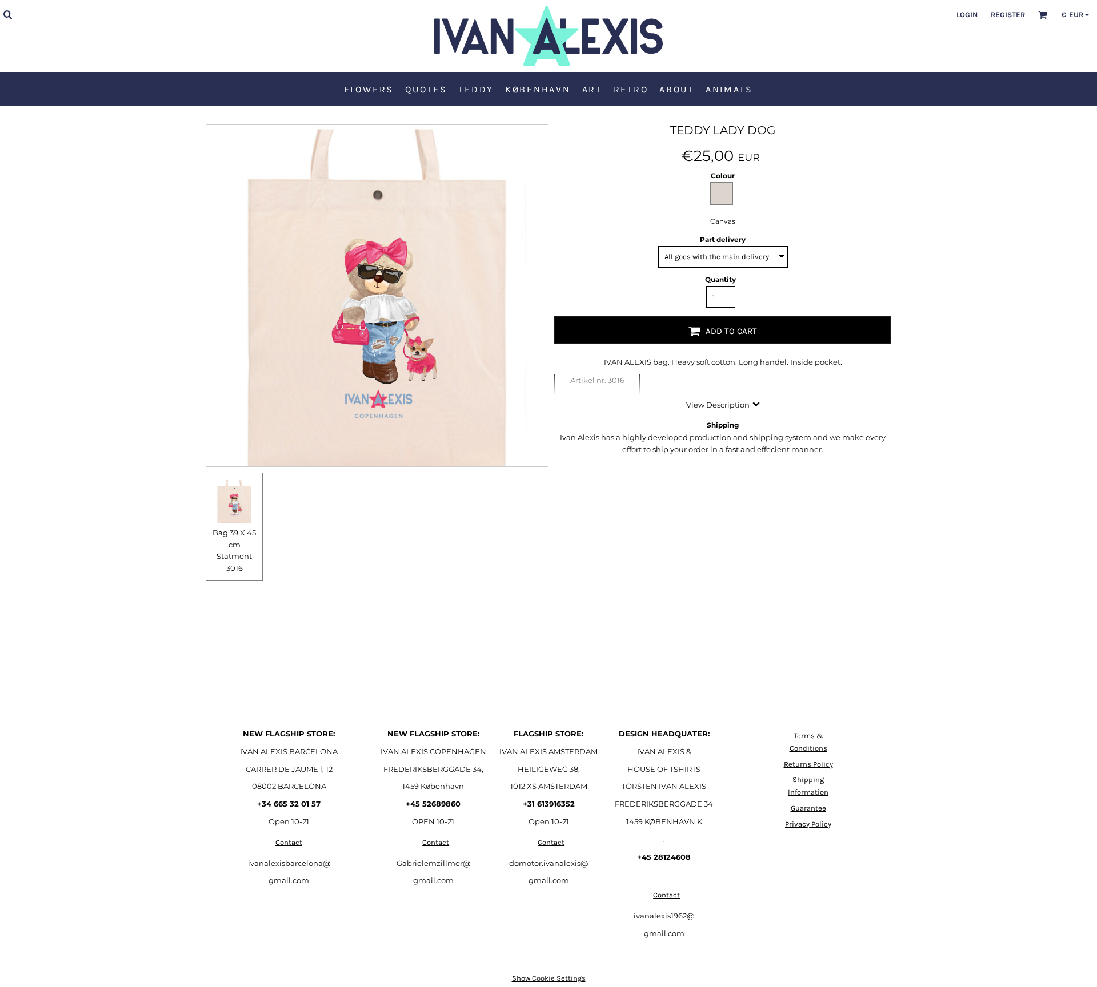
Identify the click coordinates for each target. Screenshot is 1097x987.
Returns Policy (808, 764)
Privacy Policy (808, 824)
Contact (288, 842)
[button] (7, 14)
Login (967, 14)
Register (1008, 14)
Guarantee (808, 808)
